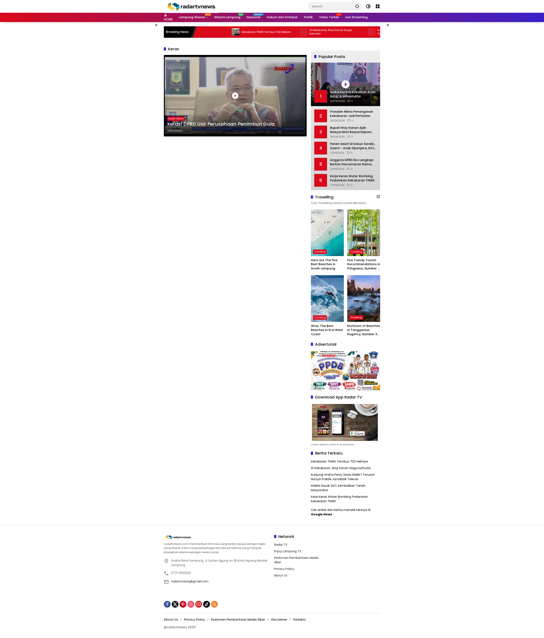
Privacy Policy (284, 569)
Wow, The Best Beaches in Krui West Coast (327, 330)
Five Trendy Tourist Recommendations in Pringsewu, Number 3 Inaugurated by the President (363, 264)
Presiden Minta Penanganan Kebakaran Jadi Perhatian (351, 114)
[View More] (378, 197)
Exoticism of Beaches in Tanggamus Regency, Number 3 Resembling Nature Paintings (363, 330)
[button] (357, 6)
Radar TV (280, 545)
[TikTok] (206, 604)
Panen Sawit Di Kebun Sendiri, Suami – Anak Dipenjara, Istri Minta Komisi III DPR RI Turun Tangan (352, 146)
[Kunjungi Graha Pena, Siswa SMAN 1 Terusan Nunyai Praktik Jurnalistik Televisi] (345, 32)
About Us (280, 575)
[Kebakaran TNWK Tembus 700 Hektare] (209, 32)
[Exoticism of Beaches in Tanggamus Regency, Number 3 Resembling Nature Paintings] (363, 298)
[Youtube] (198, 604)
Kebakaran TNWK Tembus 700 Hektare (239, 32)
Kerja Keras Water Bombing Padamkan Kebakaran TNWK (352, 178)
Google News (321, 514)
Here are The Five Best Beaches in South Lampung (324, 264)
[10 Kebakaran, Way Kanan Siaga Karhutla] (277, 32)
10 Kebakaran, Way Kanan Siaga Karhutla (304, 31)
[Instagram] (190, 604)
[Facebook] (167, 604)
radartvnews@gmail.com (189, 581)
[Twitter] (175, 604)
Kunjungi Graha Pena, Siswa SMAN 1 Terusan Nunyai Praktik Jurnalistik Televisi (377, 31)
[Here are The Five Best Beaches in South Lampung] (327, 232)
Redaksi (299, 619)
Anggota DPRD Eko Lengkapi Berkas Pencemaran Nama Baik (351, 162)
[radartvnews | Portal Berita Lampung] (191, 6)
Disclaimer (279, 619)
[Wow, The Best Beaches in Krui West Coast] (327, 298)
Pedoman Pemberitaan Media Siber (238, 619)
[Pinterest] (183, 604)
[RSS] (214, 604)
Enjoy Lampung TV (287, 551)
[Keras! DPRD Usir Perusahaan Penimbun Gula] (235, 95)
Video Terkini (175, 118)
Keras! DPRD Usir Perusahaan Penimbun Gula (221, 124)
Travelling (320, 251)
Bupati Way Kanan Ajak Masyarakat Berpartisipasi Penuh (350, 130)
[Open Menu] (377, 6)
